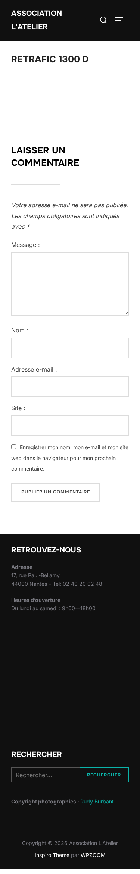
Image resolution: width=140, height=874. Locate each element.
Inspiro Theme (52, 855)
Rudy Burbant (97, 801)
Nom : (19, 330)
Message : (25, 244)
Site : (18, 408)
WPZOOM (93, 855)
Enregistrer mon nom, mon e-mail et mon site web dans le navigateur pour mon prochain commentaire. (69, 458)
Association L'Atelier (36, 20)
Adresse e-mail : (34, 369)
